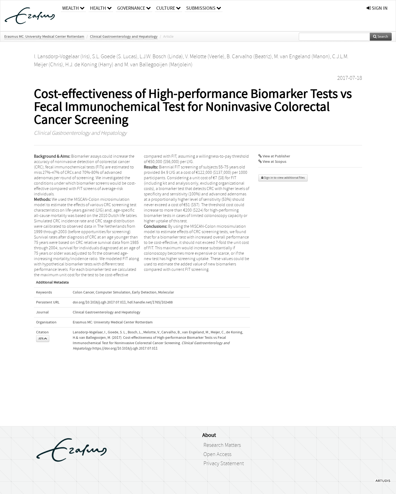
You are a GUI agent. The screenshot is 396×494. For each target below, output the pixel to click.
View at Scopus (274, 162)
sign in (379, 8)
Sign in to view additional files (284, 177)
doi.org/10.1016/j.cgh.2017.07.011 (99, 302)
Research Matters (222, 445)
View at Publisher (276, 156)
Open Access (217, 454)
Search (382, 36)
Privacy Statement (223, 463)
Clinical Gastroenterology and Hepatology (124, 36)
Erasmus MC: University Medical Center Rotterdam (44, 36)
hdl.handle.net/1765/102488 (150, 302)
